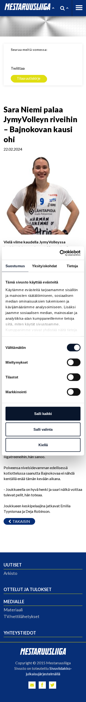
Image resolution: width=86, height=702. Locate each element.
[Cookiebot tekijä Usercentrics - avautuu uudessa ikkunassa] (61, 253)
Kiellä (43, 445)
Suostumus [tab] (15, 266)
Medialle (14, 601)
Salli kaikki (43, 414)
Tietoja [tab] (72, 266)
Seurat (44, 8)
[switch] (74, 362)
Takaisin (20, 521)
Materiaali (13, 609)
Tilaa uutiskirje (28, 78)
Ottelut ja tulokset (28, 589)
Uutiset (13, 564)
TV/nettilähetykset (21, 616)
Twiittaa (18, 68)
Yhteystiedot (20, 632)
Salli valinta (43, 429)
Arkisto (10, 573)
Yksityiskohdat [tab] (44, 266)
